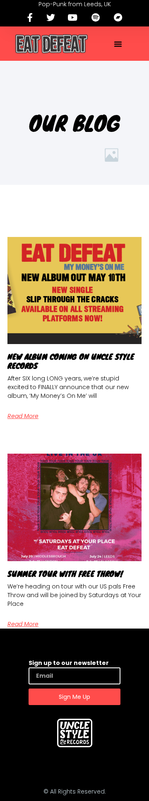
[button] (118, 44)
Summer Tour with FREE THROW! (65, 573)
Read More (22, 416)
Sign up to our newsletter (69, 663)
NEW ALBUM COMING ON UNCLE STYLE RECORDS (70, 361)
